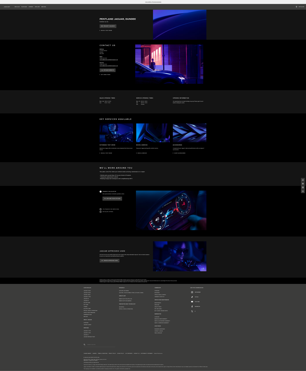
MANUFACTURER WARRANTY (161, 318)
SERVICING (157, 304)
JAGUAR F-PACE (87, 290)
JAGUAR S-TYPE (87, 332)
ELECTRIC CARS (87, 308)
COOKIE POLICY (120, 353)
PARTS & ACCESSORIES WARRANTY (162, 320)
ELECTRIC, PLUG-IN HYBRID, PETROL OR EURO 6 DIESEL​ (131, 292)
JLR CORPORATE (129, 353)
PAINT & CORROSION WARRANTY (162, 322)
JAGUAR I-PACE (87, 294)
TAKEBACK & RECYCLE (159, 296)
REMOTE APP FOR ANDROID (125, 300)
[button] (17, 7)
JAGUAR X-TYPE (87, 330)
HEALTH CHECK (158, 306)
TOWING (85, 306)
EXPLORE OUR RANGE (124, 290)
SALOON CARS (87, 302)
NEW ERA (86, 316)
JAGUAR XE (86, 298)
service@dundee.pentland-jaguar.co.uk (109, 59)
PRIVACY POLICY (112, 353)
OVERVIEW (86, 322)
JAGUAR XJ (86, 334)
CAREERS (95, 353)
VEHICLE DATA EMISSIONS (89, 312)
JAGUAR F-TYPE (87, 296)
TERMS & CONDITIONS (102, 353)
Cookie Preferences (158, 353)
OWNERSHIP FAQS (88, 314)
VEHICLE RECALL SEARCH (160, 294)
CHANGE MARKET (87, 353)
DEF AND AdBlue (158, 308)
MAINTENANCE (158, 302)
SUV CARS (86, 304)
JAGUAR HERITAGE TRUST (89, 336)
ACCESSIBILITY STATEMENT (147, 353)
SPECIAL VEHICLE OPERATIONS (90, 310)
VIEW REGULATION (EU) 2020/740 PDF (91, 362)
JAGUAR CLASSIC (87, 324)
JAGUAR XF (86, 300)
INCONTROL (157, 292)
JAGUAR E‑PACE (87, 292)
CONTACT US (137, 353)
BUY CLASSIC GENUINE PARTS (161, 310)
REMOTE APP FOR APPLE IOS (125, 298)
